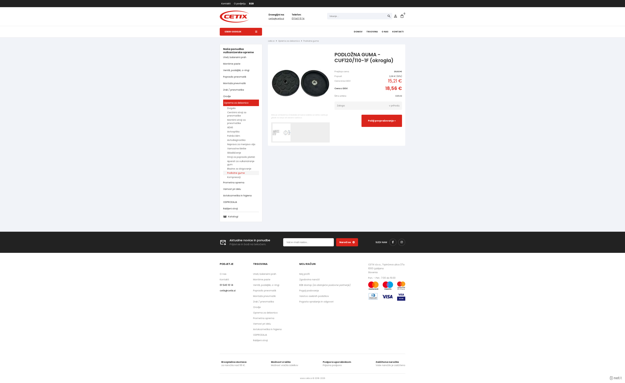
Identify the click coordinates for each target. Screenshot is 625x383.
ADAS (230, 127)
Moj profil (304, 274)
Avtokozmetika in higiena (237, 195)
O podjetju (240, 3)
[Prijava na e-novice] (347, 242)
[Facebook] (392, 242)
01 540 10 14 (298, 18)
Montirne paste (231, 63)
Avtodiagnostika (236, 140)
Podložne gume (236, 173)
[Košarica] (402, 16)
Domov (358, 31)
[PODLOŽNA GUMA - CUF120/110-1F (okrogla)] (300, 83)
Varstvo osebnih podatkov (314, 296)
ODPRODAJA (230, 202)
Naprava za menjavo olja (241, 144)
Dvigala (231, 108)
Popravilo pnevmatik (234, 76)
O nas (385, 31)
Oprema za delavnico (236, 102)
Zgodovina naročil (309, 279)
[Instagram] (401, 242)
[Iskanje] (389, 16)
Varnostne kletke (236, 148)
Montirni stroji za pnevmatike (236, 121)
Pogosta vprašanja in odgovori (316, 301)
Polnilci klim (233, 135)
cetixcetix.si (276, 18)
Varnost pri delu (232, 189)
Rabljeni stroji (230, 208)
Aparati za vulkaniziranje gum (240, 163)
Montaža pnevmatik (234, 83)
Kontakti (226, 3)
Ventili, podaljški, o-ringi (236, 70)
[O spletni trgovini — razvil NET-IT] (616, 378)
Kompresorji (234, 177)
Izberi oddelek (233, 31)
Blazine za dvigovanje (239, 168)
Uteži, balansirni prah (234, 57)
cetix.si (271, 41)
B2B (251, 3)
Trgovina (372, 31)
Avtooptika (233, 131)
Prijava (395, 16)
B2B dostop (325, 285)
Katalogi (233, 216)
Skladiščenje (234, 152)
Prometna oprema (233, 182)
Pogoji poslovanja (309, 290)
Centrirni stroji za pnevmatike (236, 114)
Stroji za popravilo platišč (241, 157)
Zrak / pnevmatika (233, 89)
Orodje (227, 96)
